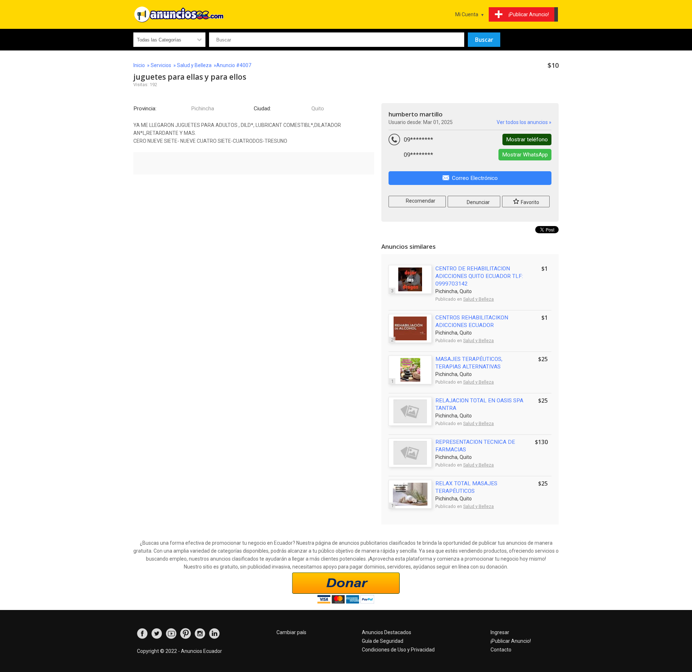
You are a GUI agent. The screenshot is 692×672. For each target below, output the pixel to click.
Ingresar (500, 632)
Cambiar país (291, 632)
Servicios (161, 65)
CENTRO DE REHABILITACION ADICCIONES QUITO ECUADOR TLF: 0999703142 (479, 276)
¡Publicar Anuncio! (511, 641)
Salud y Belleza (194, 65)
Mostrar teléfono (527, 139)
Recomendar (420, 201)
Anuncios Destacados (386, 632)
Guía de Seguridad (382, 641)
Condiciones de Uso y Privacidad (398, 650)
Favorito (529, 202)
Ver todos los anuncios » (524, 122)
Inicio (139, 65)
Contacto (501, 650)
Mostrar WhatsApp (525, 154)
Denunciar (478, 202)
